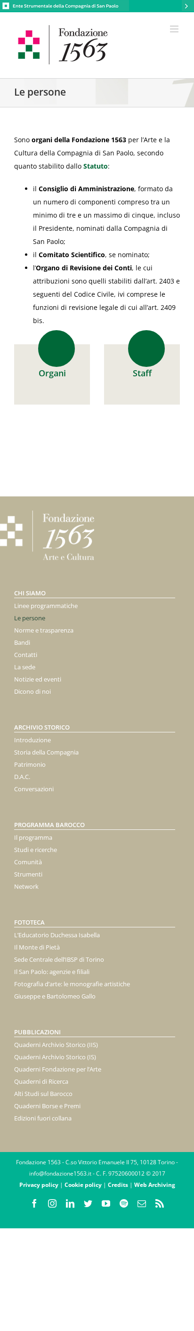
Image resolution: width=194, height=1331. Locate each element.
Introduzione (32, 740)
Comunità (28, 862)
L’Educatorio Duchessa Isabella (57, 935)
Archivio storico (42, 727)
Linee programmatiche (46, 605)
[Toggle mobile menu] (175, 29)
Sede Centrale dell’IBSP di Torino (59, 959)
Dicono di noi (32, 691)
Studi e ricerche (35, 849)
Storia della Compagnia (46, 752)
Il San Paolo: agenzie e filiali (51, 971)
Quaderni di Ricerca (41, 1081)
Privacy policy (38, 1185)
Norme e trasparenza (43, 630)
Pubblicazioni (37, 1032)
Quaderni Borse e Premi (47, 1106)
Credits (118, 1185)
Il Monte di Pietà (37, 947)
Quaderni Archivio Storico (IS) (55, 1057)
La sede (24, 667)
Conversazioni (34, 789)
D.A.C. (22, 776)
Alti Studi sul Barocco (43, 1093)
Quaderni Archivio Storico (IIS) (56, 1044)
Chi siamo (30, 593)
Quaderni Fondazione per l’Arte (57, 1069)
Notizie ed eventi (37, 679)
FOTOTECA (29, 922)
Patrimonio (30, 764)
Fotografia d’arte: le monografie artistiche (72, 984)
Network (26, 886)
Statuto (95, 166)
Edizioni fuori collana (43, 1118)
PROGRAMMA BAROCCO (49, 824)
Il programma (33, 837)
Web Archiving (154, 1185)
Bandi (22, 642)
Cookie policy (83, 1185)
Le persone (29, 618)
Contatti (25, 654)
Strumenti (28, 874)
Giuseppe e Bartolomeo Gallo (55, 996)
